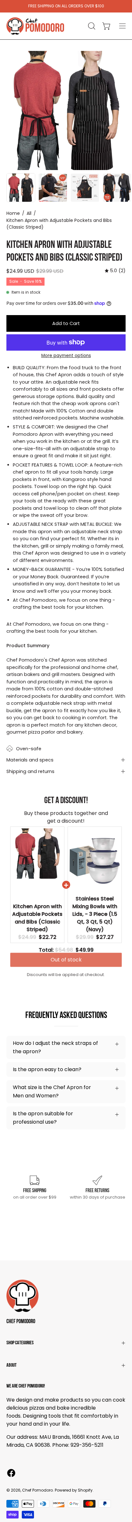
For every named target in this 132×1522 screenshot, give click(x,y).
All (29, 213)
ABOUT (11, 1365)
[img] (115, 270)
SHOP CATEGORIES (20, 1343)
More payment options (66, 356)
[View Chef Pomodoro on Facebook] (11, 1473)
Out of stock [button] (66, 962)
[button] (91, 25)
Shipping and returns (30, 771)
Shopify (85, 1490)
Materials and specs (30, 760)
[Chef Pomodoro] (35, 26)
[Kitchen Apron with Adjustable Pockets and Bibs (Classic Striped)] (20, 187)
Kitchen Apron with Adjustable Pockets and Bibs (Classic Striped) (37, 918)
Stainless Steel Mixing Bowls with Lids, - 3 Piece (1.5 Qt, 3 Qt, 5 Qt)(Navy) (94, 914)
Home (13, 213)
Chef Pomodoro (20, 1322)
